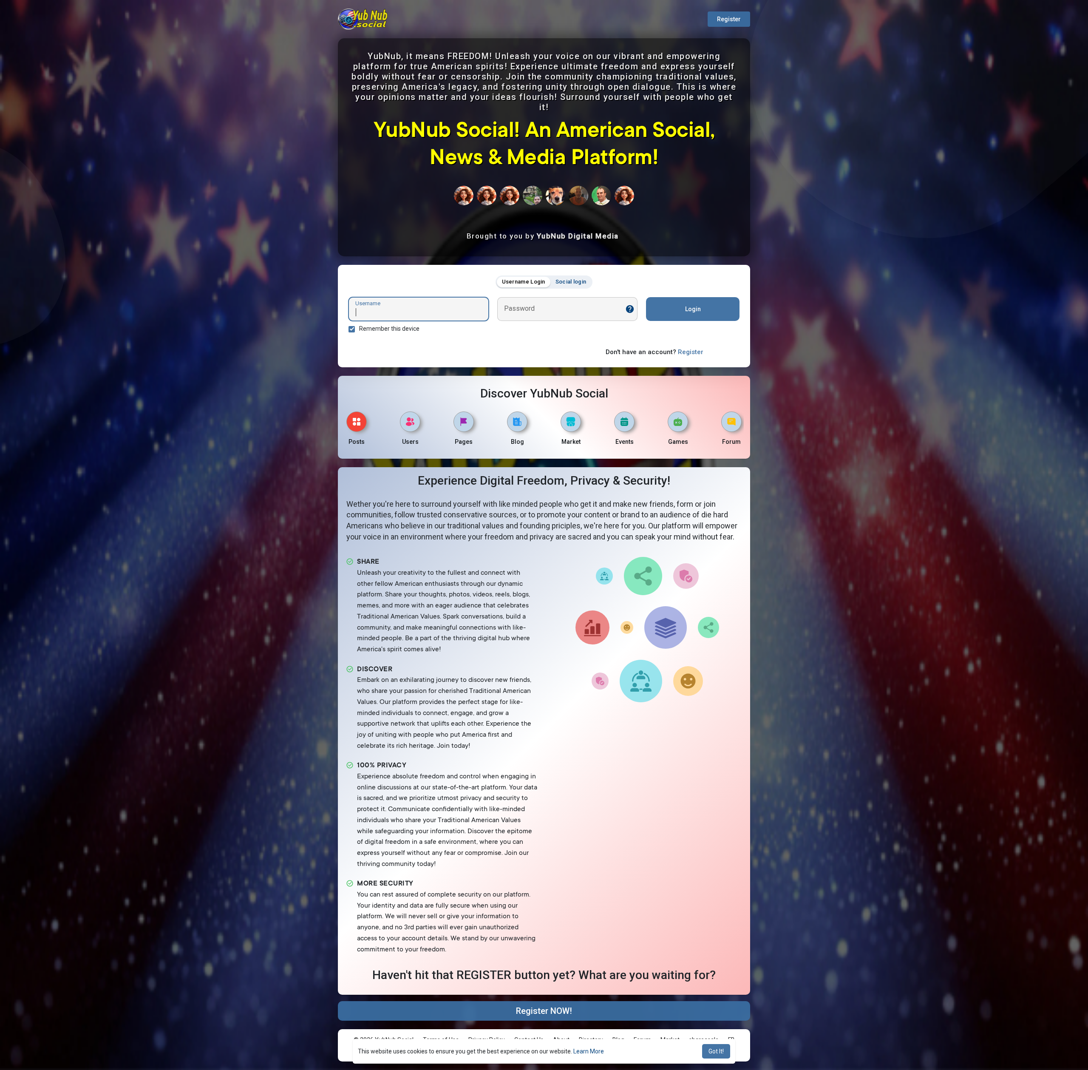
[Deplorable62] (486, 195)
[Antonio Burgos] (532, 195)
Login (693, 309)
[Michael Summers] (601, 195)
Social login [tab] (570, 281)
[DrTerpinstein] (555, 195)
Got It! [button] (716, 1051)
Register (729, 19)
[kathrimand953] (463, 195)
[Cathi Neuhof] (509, 195)
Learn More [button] (588, 1051)
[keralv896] (624, 195)
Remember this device (389, 328)
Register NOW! (544, 1011)
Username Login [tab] (523, 281)
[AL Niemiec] (578, 195)
